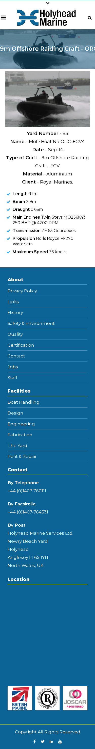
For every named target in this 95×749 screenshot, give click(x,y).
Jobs (13, 367)
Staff (12, 377)
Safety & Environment (31, 323)
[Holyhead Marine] (46, 17)
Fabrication (20, 434)
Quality (15, 334)
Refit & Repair (22, 456)
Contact (16, 356)
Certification (21, 345)
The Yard (17, 445)
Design (15, 413)
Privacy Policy (22, 291)
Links (13, 301)
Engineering (21, 424)
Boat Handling (24, 402)
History (15, 312)
